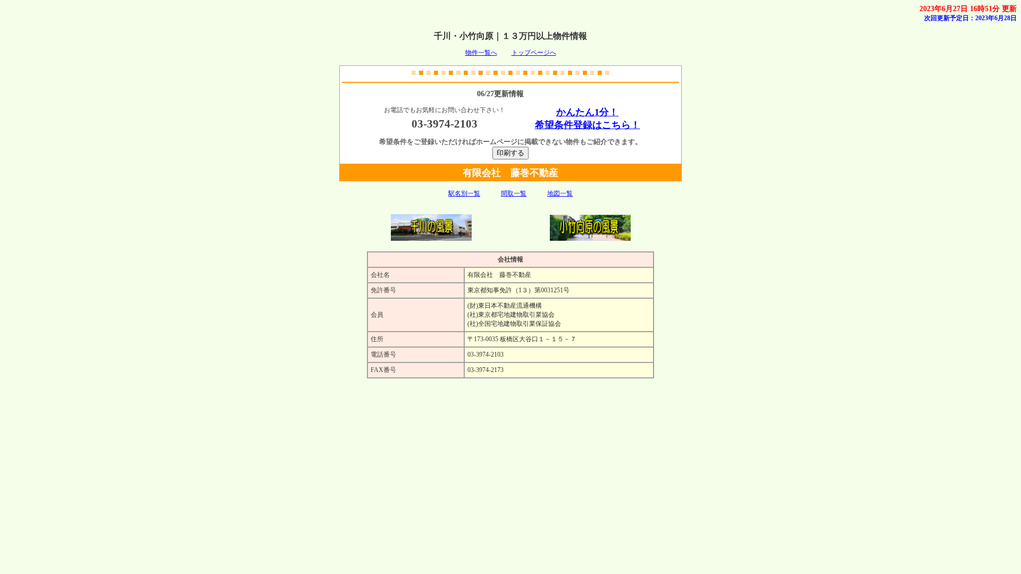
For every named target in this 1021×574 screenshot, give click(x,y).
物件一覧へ (481, 52)
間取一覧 (513, 193)
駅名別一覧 (464, 193)
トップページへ (534, 52)
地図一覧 (560, 193)
